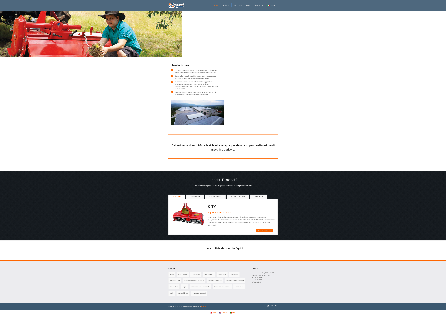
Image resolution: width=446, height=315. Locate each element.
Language (224, 312)
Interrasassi (234, 274)
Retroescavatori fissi (215, 280)
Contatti (259, 5)
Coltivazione (196, 274)
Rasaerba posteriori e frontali (194, 280)
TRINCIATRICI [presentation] (195, 197)
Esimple (203, 306)
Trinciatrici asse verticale (222, 287)
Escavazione (222, 274)
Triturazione (239, 287)
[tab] (176, 197)
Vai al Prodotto (266, 230)
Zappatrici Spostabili (199, 293)
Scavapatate (174, 287)
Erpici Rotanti (209, 274)
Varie (171, 293)
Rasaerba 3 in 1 (175, 280)
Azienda (226, 5)
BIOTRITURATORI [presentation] (215, 197)
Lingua (272, 5)
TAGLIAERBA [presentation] (258, 197)
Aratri (172, 274)
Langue (214, 312)
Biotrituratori (182, 274)
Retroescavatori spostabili (235, 280)
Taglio (185, 287)
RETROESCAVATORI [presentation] (238, 197)
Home (216, 5)
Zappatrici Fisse (183, 293)
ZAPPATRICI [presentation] (177, 197)
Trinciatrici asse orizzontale (200, 287)
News (248, 5)
